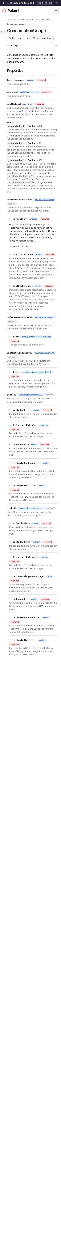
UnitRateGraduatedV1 (44, 317)
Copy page (17, 38)
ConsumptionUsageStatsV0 (30, 395)
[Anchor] (48, 30)
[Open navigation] (56, 10)
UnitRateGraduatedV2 (44, 353)
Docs (9, 20)
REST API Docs (33, 20)
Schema (45, 20)
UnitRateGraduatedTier (39, 337)
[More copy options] (27, 38)
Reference (19, 20)
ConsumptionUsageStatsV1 (30, 508)
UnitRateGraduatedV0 (44, 200)
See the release (44, 3)
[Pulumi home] (10, 10)
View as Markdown (42, 38)
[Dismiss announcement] (57, 3)
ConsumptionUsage (16, 24)
